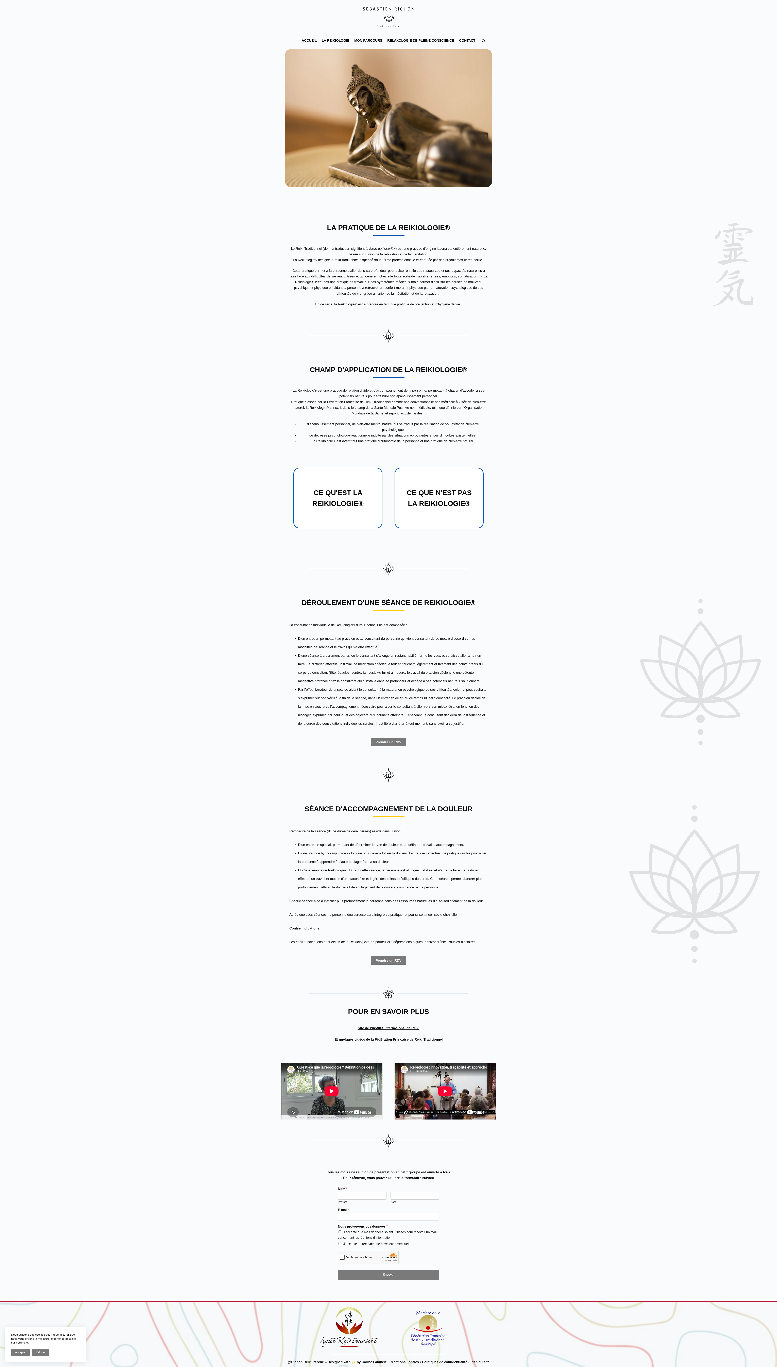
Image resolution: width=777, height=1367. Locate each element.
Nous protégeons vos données (363, 1226)
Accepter (20, 1352)
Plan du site (479, 1362)
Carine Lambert (374, 1362)
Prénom (342, 1201)
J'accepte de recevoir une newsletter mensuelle (377, 1244)
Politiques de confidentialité (444, 1362)
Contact (467, 40)
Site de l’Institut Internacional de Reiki (388, 1028)
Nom (342, 1189)
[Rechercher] (483, 40)
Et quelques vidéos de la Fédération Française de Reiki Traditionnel (388, 1039)
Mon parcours (368, 40)
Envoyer (389, 1274)
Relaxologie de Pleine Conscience (420, 40)
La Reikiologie (335, 40)
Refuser (40, 1352)
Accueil (309, 40)
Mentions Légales (405, 1362)
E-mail (343, 1210)
